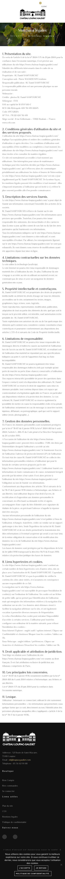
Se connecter (8, 791)
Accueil (16, 36)
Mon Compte (8, 780)
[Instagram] (15, 837)
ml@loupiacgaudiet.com (20, 760)
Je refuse (41, 868)
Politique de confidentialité (14, 822)
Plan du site (7, 806)
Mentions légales (10, 816)
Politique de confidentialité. (33, 873)
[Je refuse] (61, 864)
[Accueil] (33, 13)
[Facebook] (4, 837)
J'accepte (24, 868)
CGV (4, 811)
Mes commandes (10, 785)
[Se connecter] (31, 5)
